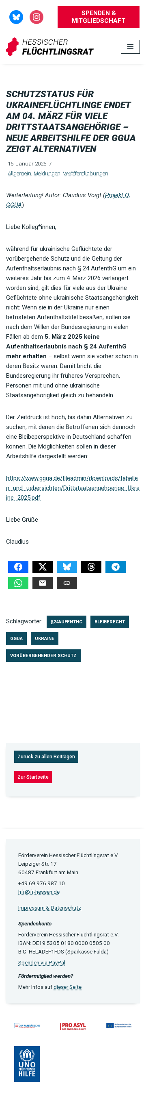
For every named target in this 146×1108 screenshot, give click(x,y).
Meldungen (47, 173)
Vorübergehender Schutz (43, 655)
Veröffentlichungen (85, 173)
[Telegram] (115, 567)
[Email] (42, 583)
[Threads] (91, 567)
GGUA (16, 638)
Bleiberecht (109, 622)
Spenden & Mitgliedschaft (98, 16)
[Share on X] (42, 567)
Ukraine (44, 638)
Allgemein (19, 173)
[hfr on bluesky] (16, 16)
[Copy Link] (67, 583)
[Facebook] (18, 567)
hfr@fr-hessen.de (39, 891)
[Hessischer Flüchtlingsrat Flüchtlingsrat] (52, 47)
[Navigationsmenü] (130, 47)
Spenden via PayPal (41, 962)
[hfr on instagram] (36, 16)
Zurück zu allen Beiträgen (46, 757)
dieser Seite (68, 987)
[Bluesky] (67, 567)
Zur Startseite (33, 777)
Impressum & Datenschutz (49, 907)
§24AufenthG (66, 622)
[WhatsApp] (18, 583)
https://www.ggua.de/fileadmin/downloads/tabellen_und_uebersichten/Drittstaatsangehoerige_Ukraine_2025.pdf (73, 488)
